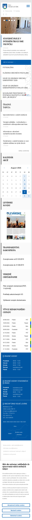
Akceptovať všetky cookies (16, 505)
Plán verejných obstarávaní (14, 287)
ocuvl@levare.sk (12, 411)
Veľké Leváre (13, 6)
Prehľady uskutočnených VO (13, 294)
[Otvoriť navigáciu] (28, 6)
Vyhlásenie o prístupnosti (9, 454)
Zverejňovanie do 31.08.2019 (13, 265)
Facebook (3, 14)
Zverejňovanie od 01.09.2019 (13, 259)
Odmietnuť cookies (16, 515)
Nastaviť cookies (16, 510)
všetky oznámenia (23, 151)
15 (24, 184)
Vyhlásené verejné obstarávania (14, 300)
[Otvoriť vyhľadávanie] (6, 14)
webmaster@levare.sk (17, 445)
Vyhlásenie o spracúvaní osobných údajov (14, 451)
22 (24, 188)
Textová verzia (8, 11)
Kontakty (17, 11)
